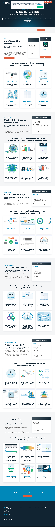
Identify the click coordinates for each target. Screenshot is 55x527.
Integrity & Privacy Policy (45, 517)
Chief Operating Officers (7, 18)
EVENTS (46, 3)
